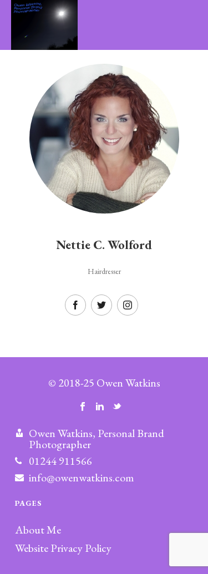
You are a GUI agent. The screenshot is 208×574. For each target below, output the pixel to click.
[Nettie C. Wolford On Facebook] (75, 305)
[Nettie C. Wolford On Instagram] (127, 305)
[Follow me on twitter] (117, 407)
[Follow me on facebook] (82, 407)
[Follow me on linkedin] (99, 407)
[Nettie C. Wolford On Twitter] (101, 305)
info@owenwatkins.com (81, 477)
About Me (38, 530)
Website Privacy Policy (63, 548)
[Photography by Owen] (33, 25)
